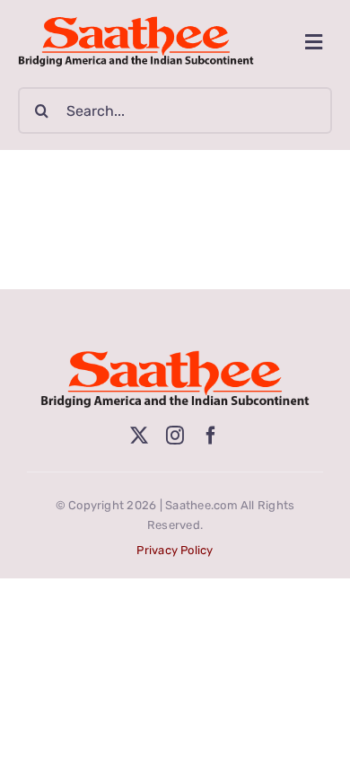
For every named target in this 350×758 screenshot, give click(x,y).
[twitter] (139, 436)
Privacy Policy (174, 550)
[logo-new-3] (136, 22)
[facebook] (211, 436)
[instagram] (175, 436)
